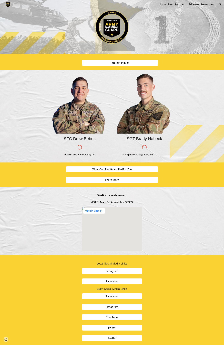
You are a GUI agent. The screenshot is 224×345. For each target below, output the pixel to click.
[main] (80, 139)
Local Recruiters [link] (170, 4)
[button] (220, 5)
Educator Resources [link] (201, 4)
